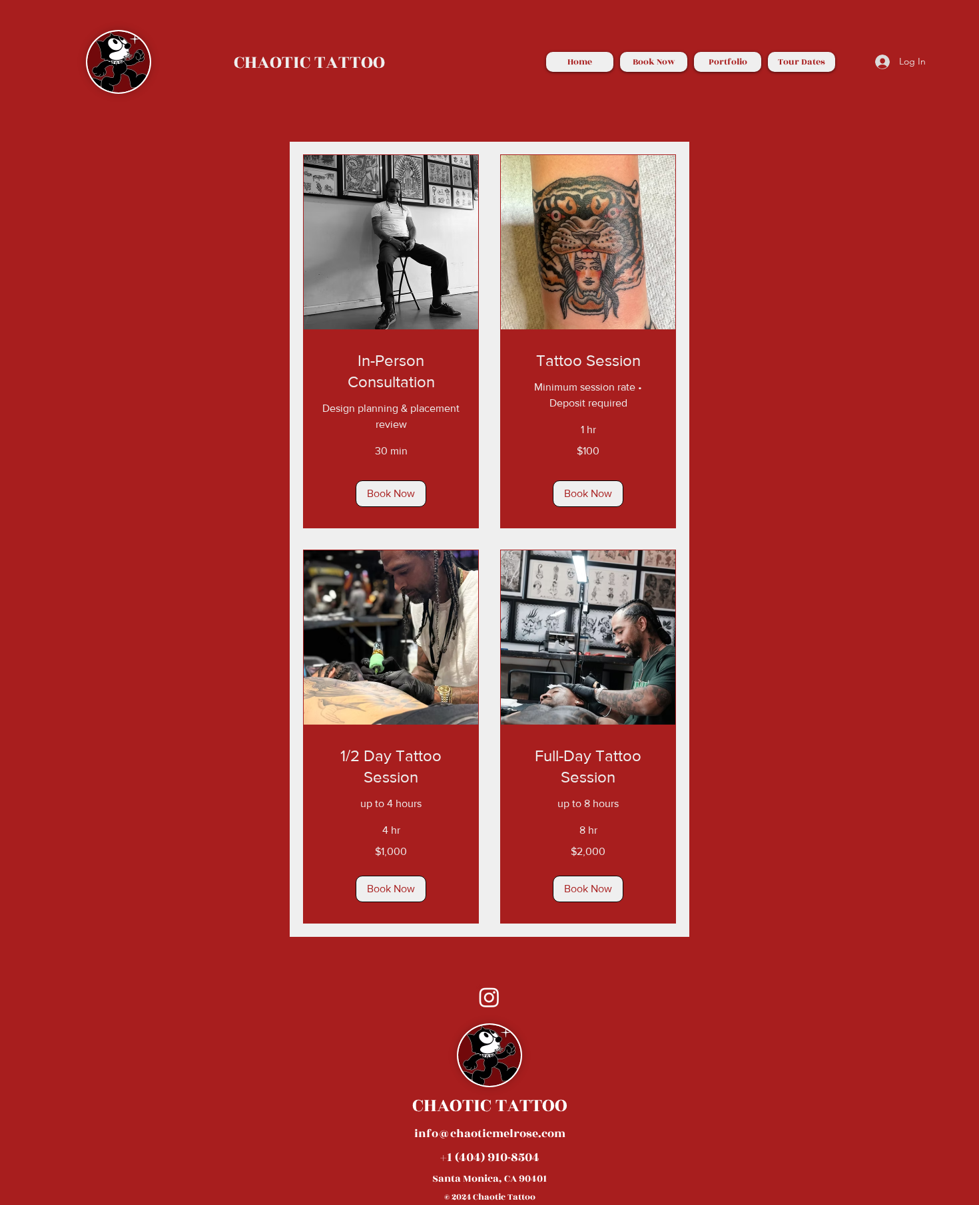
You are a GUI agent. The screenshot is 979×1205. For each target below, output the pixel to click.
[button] (391, 493)
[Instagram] (489, 997)
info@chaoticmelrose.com (489, 1133)
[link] (391, 371)
